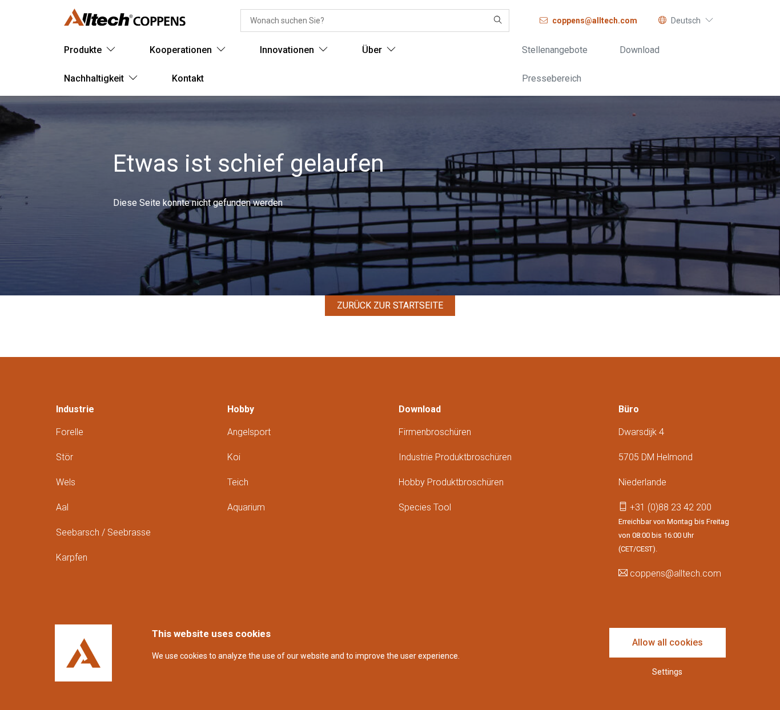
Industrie (75, 409)
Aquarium (246, 507)
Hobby (240, 409)
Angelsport (249, 432)
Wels (65, 482)
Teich (237, 482)
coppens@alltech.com (674, 573)
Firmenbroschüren (435, 432)
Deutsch (685, 20)
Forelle (69, 432)
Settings (667, 671)
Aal (62, 507)
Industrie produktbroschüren (455, 457)
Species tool (425, 507)
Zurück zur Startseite (390, 305)
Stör (64, 457)
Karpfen (71, 557)
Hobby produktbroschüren (451, 482)
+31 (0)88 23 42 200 (669, 507)
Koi (233, 457)
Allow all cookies (667, 642)
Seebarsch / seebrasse (103, 532)
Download (420, 409)
